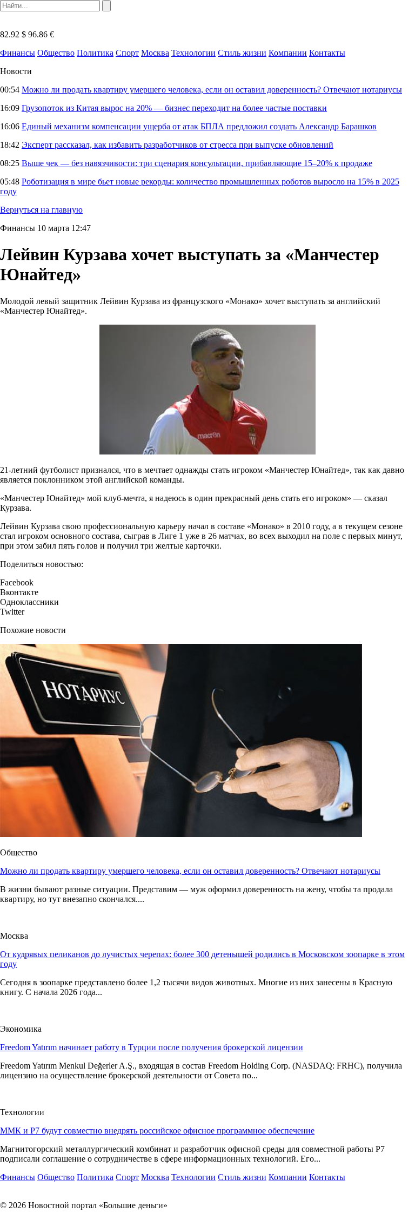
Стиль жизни (242, 52)
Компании (288, 52)
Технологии (193, 52)
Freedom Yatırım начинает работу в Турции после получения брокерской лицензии (151, 1047)
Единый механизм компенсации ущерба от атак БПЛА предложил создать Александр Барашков (199, 126)
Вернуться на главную (41, 209)
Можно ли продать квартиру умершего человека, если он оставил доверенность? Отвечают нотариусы (212, 89)
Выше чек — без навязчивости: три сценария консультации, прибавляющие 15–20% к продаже (197, 163)
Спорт (127, 52)
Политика (95, 52)
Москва (155, 52)
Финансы (17, 52)
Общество (56, 52)
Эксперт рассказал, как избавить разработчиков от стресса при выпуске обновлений (177, 144)
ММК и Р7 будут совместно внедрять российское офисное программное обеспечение (157, 1130)
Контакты (327, 52)
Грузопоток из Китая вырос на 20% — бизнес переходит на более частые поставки (174, 108)
